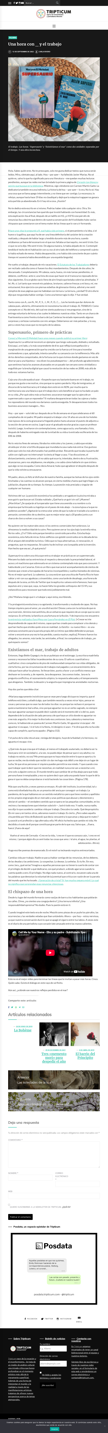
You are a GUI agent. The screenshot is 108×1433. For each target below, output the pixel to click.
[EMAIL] (22, 3)
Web (10, 1191)
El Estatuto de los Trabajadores (73, 264)
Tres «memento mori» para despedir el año (54, 1057)
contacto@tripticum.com (82, 1377)
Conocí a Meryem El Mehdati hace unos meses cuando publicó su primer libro (47, 338)
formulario (89, 1368)
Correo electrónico (61, 1176)
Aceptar (54, 1429)
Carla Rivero (44, 52)
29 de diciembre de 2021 (55, 1050)
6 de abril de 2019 (86, 1050)
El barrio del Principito (85, 1056)
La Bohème (22, 1030)
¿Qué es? (66, 1207)
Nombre (13, 1173)
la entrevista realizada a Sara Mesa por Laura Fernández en (41, 619)
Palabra (12, 37)
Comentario (15, 1140)
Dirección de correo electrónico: (49, 1357)
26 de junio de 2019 (24, 1026)
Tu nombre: (45, 1344)
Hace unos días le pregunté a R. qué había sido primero (36, 230)
